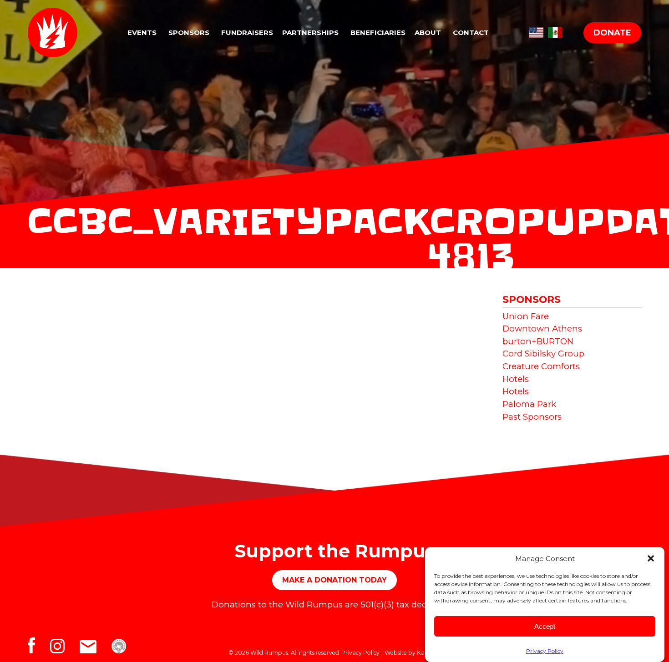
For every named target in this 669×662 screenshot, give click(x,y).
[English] (536, 31)
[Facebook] (39, 648)
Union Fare (525, 316)
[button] (650, 558)
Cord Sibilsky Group (543, 353)
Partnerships (310, 32)
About (428, 32)
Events (142, 32)
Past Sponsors (532, 416)
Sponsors (188, 32)
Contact (471, 32)
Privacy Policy (544, 650)
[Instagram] (65, 648)
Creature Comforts (541, 366)
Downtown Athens (542, 328)
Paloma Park (529, 404)
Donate (612, 33)
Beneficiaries (377, 32)
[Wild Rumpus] (58, 32)
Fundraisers (247, 32)
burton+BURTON (537, 341)
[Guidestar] (124, 648)
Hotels (515, 379)
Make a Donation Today (334, 580)
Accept (544, 626)
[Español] (555, 31)
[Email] (96, 648)
